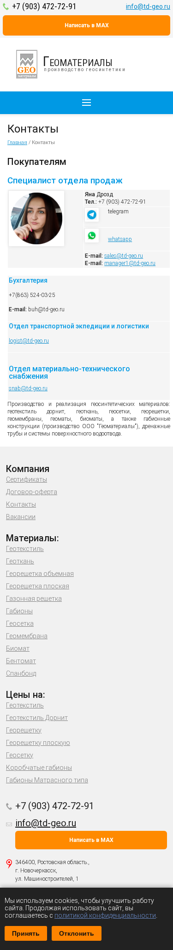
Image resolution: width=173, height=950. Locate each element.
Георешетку (24, 730)
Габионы (19, 611)
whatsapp (120, 239)
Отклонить (76, 933)
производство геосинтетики (84, 62)
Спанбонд (21, 673)
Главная (17, 142)
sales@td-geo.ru (123, 256)
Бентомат (21, 661)
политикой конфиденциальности (105, 915)
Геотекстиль (25, 548)
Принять (26, 933)
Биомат (18, 648)
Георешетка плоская (37, 586)
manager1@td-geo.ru (129, 263)
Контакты (21, 504)
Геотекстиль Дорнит (37, 717)
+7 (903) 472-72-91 (44, 6)
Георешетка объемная (40, 573)
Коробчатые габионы (39, 767)
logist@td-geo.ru (29, 341)
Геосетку (19, 755)
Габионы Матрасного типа (47, 780)
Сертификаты (26, 479)
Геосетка (20, 623)
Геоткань (20, 561)
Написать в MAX (87, 25)
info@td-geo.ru (148, 6)
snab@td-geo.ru (28, 388)
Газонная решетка (34, 598)
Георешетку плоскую (38, 742)
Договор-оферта (31, 492)
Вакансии (21, 516)
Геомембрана (27, 636)
